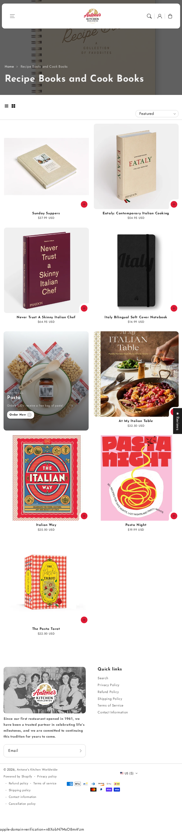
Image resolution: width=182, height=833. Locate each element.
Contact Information (113, 712)
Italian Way (46, 525)
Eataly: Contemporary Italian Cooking (136, 213)
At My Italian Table (136, 421)
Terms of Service (110, 705)
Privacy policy (47, 776)
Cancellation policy (22, 803)
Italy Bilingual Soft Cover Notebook (136, 317)
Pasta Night (136, 525)
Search (103, 678)
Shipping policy (20, 790)
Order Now (17, 414)
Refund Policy (108, 691)
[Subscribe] (80, 750)
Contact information (22, 797)
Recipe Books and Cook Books (44, 66)
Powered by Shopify (18, 776)
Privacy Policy (108, 685)
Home (9, 66)
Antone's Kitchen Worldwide (37, 769)
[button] (12, 16)
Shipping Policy (110, 698)
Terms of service (45, 783)
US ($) (129, 773)
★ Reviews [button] (177, 421)
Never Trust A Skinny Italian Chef (46, 317)
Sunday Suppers (46, 213)
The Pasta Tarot (46, 629)
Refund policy (18, 783)
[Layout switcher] (6, 106)
